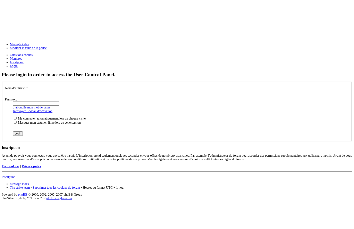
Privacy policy (31, 166)
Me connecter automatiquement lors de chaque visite (51, 118)
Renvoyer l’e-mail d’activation (32, 111)
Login (14, 66)
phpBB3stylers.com (59, 198)
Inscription (17, 62)
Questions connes (21, 55)
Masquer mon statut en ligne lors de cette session (49, 122)
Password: (11, 99)
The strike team (20, 187)
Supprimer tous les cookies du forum (56, 187)
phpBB (22, 194)
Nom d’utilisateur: (16, 88)
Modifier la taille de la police (28, 48)
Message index (19, 44)
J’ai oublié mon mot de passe (31, 107)
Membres (16, 58)
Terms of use (10, 166)
